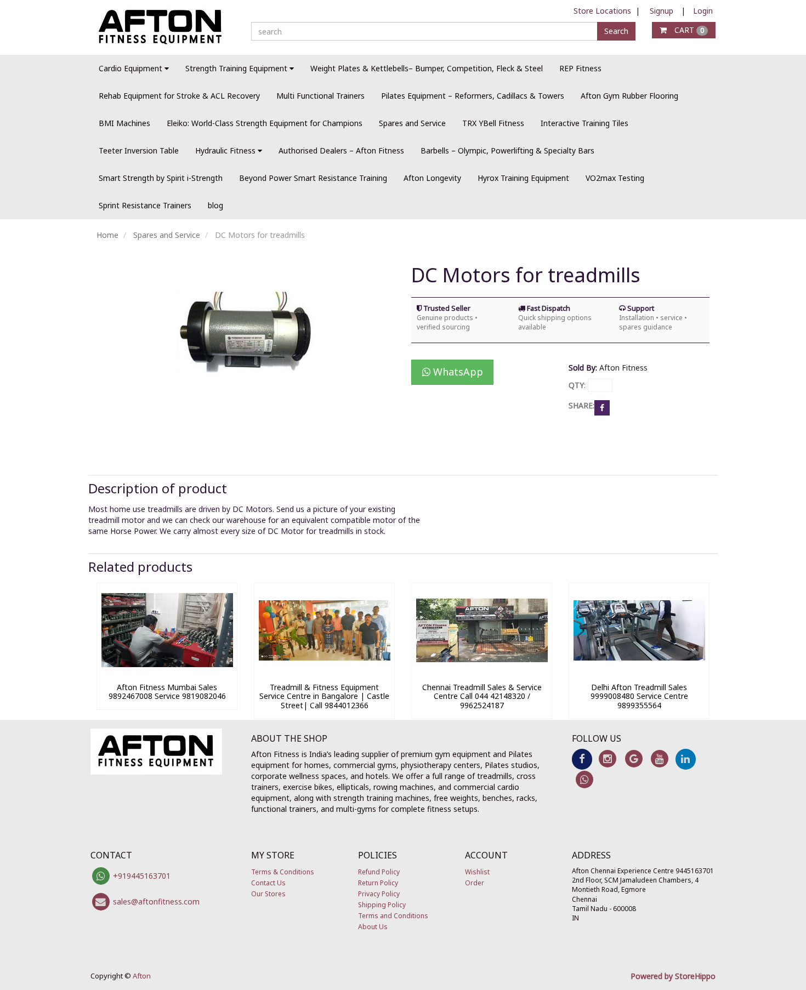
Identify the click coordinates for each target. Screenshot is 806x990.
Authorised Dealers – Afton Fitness (341, 150)
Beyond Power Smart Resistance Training (313, 178)
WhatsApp (456, 371)
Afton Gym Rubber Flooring (629, 95)
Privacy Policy (379, 893)
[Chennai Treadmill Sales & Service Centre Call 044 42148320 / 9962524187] (482, 672)
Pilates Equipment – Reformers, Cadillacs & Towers (472, 95)
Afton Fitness (623, 367)
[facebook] (582, 758)
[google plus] (633, 758)
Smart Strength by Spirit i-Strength (161, 178)
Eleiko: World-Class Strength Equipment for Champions (264, 123)
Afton (142, 976)
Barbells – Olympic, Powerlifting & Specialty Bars (507, 150)
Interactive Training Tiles (584, 123)
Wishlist (477, 872)
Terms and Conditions (393, 915)
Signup (661, 10)
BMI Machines (124, 123)
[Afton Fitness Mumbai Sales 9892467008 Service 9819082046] (167, 672)
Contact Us (268, 882)
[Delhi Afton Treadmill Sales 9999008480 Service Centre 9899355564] (639, 672)
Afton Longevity (432, 178)
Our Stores (268, 893)
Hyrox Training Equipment (523, 178)
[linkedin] (686, 758)
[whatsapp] (585, 778)
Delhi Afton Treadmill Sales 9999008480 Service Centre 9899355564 (639, 696)
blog (215, 205)
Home (107, 235)
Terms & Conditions (282, 872)
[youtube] (659, 758)
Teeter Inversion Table (139, 150)
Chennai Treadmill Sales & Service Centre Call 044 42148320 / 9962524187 (482, 696)
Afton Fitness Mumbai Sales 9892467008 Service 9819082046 (167, 692)
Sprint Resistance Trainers (145, 205)
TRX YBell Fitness (493, 123)
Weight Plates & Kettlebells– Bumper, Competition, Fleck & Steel (426, 68)
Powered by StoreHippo (673, 976)
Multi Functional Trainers (320, 95)
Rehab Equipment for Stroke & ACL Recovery (179, 95)
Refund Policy (379, 872)
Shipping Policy (382, 904)
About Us (373, 926)
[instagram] (608, 758)
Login (703, 10)
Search (616, 31)
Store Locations (602, 10)
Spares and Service (412, 123)
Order (474, 882)
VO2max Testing (615, 178)
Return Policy (378, 882)
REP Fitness (580, 68)
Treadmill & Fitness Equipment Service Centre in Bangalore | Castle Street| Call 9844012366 (324, 696)
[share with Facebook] (602, 407)
